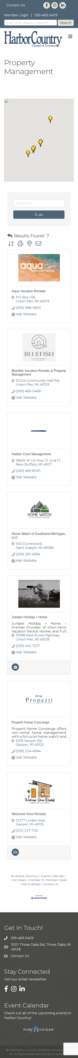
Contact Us (15, 5)
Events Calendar (52, 876)
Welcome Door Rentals (29, 814)
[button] (33, 150)
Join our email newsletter (25, 979)
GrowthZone (60, 1054)
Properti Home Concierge (30, 722)
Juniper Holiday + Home (29, 617)
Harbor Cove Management (31, 454)
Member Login (16, 15)
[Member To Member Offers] (15, 855)
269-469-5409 (46, 15)
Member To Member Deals (47, 880)
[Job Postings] (15, 669)
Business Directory (24, 876)
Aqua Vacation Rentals (29, 291)
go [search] (41, 214)
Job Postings (31, 884)
